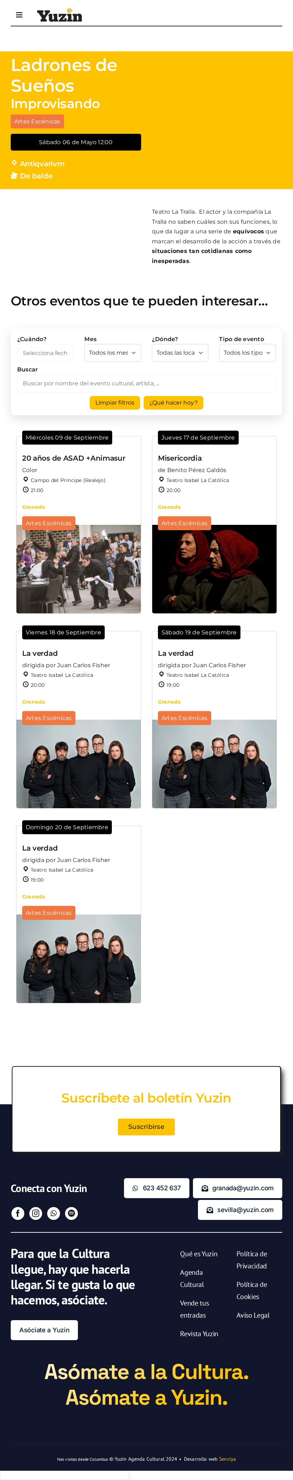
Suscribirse (146, 1127)
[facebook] (18, 1213)
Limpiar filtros (114, 402)
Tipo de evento (241, 339)
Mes (90, 339)
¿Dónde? (165, 339)
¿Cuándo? (31, 339)
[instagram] (36, 1213)
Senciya (227, 1459)
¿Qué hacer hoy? (173, 402)
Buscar (27, 369)
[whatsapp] (53, 1213)
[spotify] (71, 1213)
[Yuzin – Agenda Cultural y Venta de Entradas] (59, 10)
